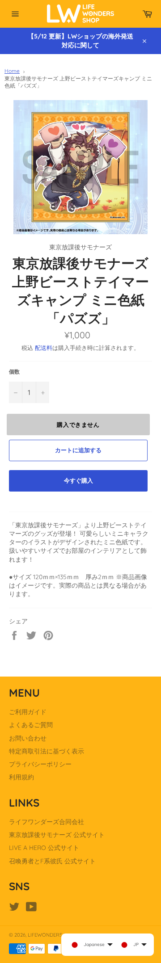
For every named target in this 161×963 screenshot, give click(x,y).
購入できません (78, 424)
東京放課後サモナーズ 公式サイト (57, 835)
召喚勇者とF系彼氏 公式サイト (52, 861)
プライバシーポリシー (40, 764)
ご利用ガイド (28, 712)
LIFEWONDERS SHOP (52, 935)
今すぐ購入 (78, 480)
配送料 (43, 347)
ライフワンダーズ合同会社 (46, 822)
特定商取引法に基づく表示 (46, 751)
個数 (14, 371)
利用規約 (21, 777)
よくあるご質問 (31, 725)
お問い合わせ (28, 738)
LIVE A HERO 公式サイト (44, 848)
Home (12, 70)
